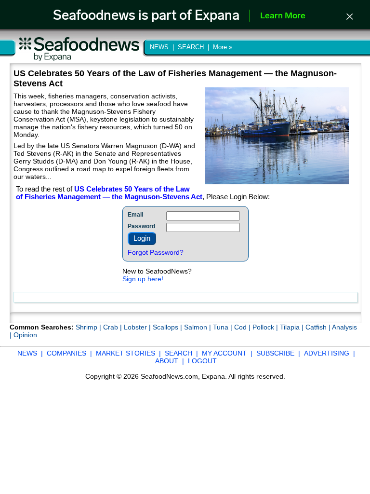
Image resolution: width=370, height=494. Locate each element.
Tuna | (223, 327)
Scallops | (168, 327)
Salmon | (198, 327)
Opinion (25, 335)
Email (135, 214)
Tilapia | (292, 327)
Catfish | (318, 327)
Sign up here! (142, 279)
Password (141, 226)
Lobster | (138, 327)
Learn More (282, 16)
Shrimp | (89, 327)
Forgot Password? (156, 252)
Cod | (243, 327)
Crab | (113, 327)
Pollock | (266, 327)
